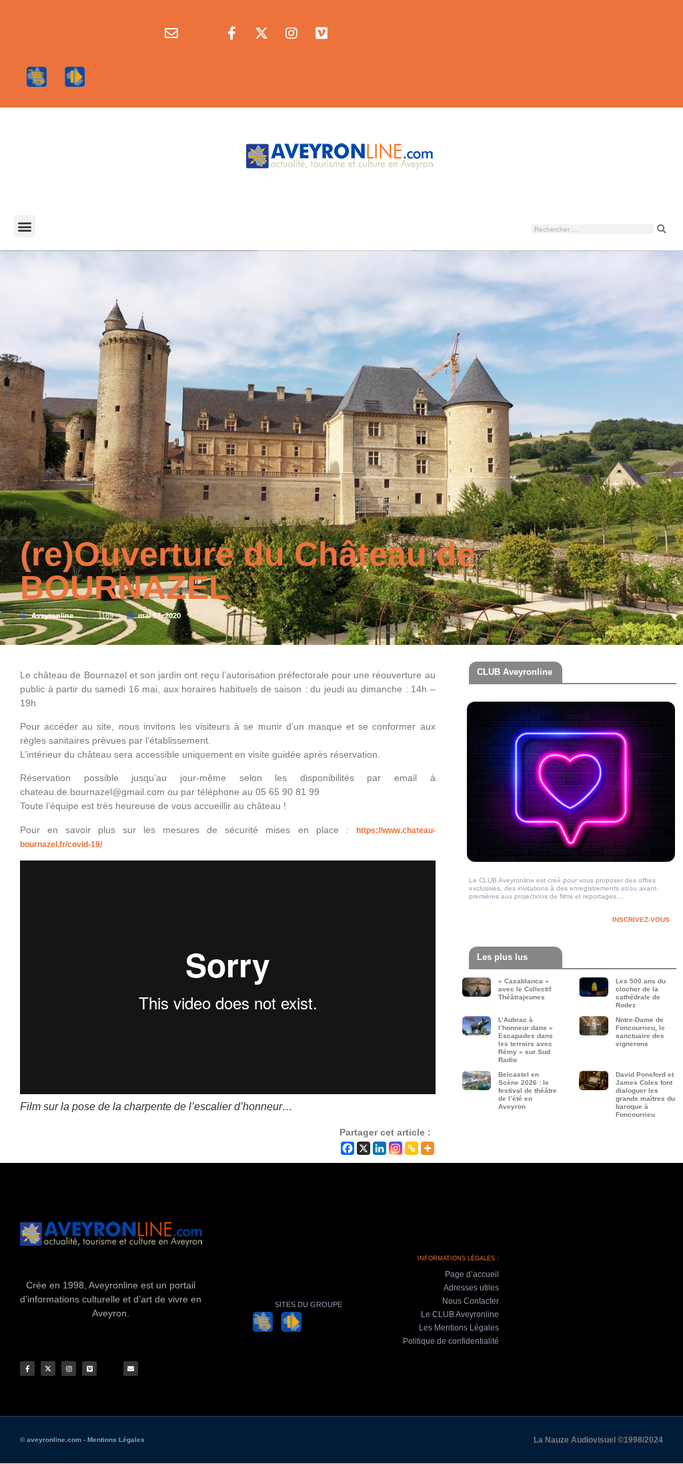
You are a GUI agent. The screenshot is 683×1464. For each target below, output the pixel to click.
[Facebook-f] (231, 33)
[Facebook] (347, 1148)
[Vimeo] (321, 33)
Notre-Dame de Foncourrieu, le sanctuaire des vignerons (640, 1031)
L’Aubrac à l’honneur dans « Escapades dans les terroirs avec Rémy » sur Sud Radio (525, 1039)
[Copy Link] (411, 1148)
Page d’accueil (472, 1274)
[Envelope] (171, 33)
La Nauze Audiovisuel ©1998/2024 (598, 1440)
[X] (363, 1148)
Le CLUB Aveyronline (460, 1314)
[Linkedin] (379, 1148)
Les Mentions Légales (459, 1327)
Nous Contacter (470, 1301)
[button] (24, 226)
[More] (427, 1148)
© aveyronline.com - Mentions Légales (82, 1439)
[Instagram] (291, 33)
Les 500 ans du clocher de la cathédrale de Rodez (641, 993)
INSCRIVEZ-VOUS (641, 919)
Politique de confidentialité (451, 1341)
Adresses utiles (471, 1287)
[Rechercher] (662, 229)
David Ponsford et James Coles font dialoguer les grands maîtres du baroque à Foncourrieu (645, 1094)
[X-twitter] (261, 33)
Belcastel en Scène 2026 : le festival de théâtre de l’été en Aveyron (527, 1090)
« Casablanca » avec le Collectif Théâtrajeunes (524, 989)
